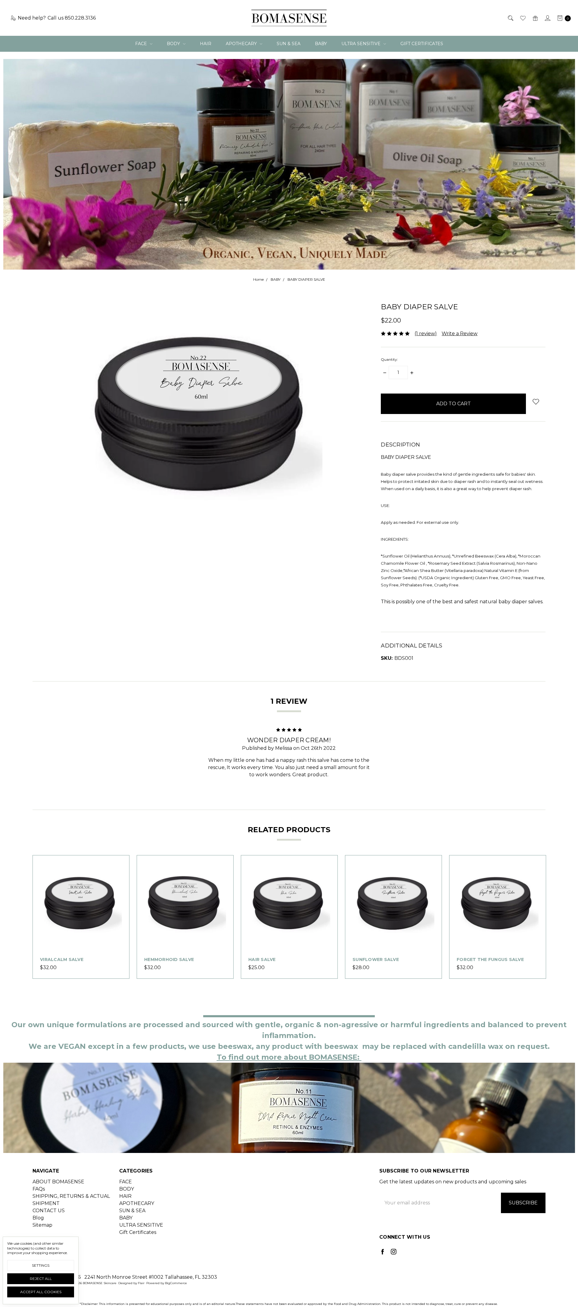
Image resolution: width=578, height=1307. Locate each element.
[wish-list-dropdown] (535, 401)
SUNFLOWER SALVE (376, 959)
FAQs (39, 1189)
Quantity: (389, 359)
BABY (321, 43)
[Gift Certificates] (534, 18)
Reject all (41, 1278)
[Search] (510, 18)
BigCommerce (176, 1283)
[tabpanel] (81, 917)
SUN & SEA (288, 43)
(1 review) (426, 333)
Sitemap (42, 1225)
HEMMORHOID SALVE (169, 959)
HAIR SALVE (262, 959)
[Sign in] (547, 18)
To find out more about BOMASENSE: (289, 1057)
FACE (141, 43)
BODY (174, 43)
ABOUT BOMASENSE (58, 1182)
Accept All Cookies (40, 1292)
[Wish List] (522, 18)
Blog (38, 1218)
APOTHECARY (242, 43)
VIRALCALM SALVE (61, 959)
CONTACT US (49, 1210)
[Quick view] (118, 866)
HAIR (205, 43)
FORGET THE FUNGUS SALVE (490, 959)
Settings (40, 1265)
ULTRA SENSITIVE (361, 43)
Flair (141, 1283)
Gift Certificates (421, 43)
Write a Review (459, 333)
